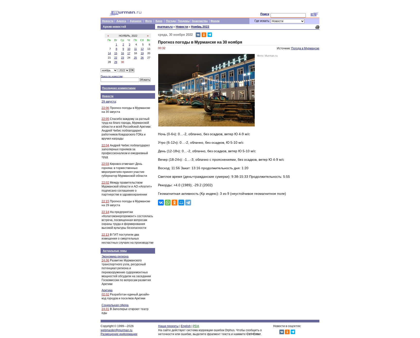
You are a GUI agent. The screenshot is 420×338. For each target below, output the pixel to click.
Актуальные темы (115, 250)
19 (142, 53)
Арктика (107, 290)
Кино (159, 20)
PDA (196, 326)
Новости (108, 20)
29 (115, 62)
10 (128, 48)
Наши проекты (168, 326)
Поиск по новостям (111, 76)
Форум (214, 20)
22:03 (105, 164)
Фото (148, 20)
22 (115, 57)
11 (135, 48)
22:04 (105, 145)
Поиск (264, 14)
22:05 (105, 119)
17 (128, 53)
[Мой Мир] (181, 202)
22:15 (105, 201)
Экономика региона (115, 256)
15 (115, 53)
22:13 (105, 234)
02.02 (105, 294)
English (186, 326)
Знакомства (200, 20)
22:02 (105, 182)
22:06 (105, 108)
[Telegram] (188, 202)
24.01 (105, 309)
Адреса (121, 20)
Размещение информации (119, 334)
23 (122, 57)
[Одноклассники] (174, 202)
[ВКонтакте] (161, 202)
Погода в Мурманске (305, 48)
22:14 (105, 212)
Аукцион (135, 20)
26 (142, 57)
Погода (171, 20)
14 (109, 53)
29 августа (109, 101)
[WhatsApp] (168, 202)
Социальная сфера (115, 305)
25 (135, 57)
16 (122, 53)
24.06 (105, 260)
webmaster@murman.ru (116, 330)
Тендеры (184, 20)
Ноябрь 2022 (200, 26)
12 (142, 48)
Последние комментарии (119, 88)
